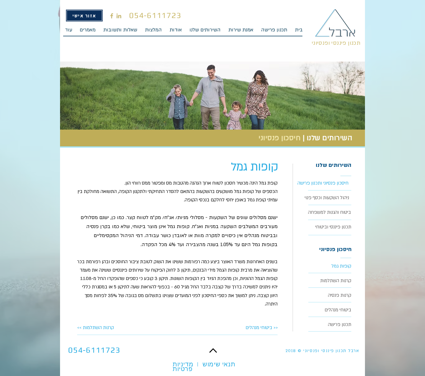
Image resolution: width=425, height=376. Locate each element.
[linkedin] (118, 15)
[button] (204, 32)
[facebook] (111, 15)
